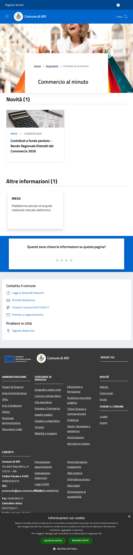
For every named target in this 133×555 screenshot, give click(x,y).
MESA (16, 198)
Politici (6, 412)
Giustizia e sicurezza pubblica (79, 400)
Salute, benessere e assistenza (78, 428)
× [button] (129, 516)
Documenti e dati (12, 429)
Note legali (73, 485)
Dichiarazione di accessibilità (76, 494)
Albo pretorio (74, 473)
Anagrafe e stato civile (48, 390)
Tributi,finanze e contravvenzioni (76, 411)
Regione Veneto (14, 5)
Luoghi (104, 416)
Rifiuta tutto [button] (80, 540)
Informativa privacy (78, 479)
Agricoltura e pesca (78, 443)
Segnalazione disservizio (42, 475)
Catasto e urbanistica (47, 421)
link (99, 533)
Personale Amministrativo (11, 420)
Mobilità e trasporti (46, 433)
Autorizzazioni (75, 437)
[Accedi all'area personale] (118, 5)
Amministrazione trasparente (77, 464)
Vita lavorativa (43, 402)
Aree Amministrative (14, 393)
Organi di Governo (12, 387)
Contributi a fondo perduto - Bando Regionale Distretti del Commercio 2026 (32, 146)
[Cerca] (126, 17)
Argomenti (52, 66)
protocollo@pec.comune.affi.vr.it (22, 491)
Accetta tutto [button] (53, 540)
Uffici (5, 399)
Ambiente (73, 420)
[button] (66, 549)
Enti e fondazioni (12, 406)
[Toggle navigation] (7, 16)
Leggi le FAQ (42, 484)
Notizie (104, 387)
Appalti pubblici (44, 415)
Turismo (39, 427)
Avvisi (14, 133)
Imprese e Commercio (47, 408)
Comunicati (106, 393)
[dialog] (66, 534)
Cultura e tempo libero (48, 396)
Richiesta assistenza (47, 490)
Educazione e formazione (75, 389)
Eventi (103, 423)
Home (37, 66)
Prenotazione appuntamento (43, 464)
